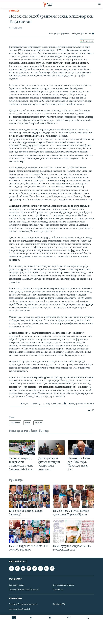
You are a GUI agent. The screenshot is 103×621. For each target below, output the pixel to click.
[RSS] (46, 568)
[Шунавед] (31, 618)
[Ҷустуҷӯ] (88, 618)
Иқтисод (14, 11)
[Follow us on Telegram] (40, 568)
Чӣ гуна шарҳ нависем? (63, 585)
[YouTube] (50, 618)
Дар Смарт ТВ (59, 604)
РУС (69, 618)
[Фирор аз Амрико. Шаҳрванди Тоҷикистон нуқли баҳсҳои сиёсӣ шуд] (22, 447)
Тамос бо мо (58, 590)
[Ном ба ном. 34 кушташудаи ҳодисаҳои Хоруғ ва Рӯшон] (73, 496)
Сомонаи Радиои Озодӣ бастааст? (24, 590)
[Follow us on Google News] (11, 568)
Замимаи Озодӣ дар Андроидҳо (23, 604)
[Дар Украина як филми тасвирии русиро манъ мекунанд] (51, 447)
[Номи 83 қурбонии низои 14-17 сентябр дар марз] (29, 531)
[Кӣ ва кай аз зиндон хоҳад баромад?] (29, 496)
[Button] (59, 33)
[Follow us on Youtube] (23, 568)
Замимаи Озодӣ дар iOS (19, 609)
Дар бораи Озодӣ (16, 585)
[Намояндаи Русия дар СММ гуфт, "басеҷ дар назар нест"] (81, 447)
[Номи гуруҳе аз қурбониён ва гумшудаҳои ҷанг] (73, 531)
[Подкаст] (52, 568)
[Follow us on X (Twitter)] (34, 568)
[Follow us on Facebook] (17, 568)
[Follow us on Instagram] (29, 568)
